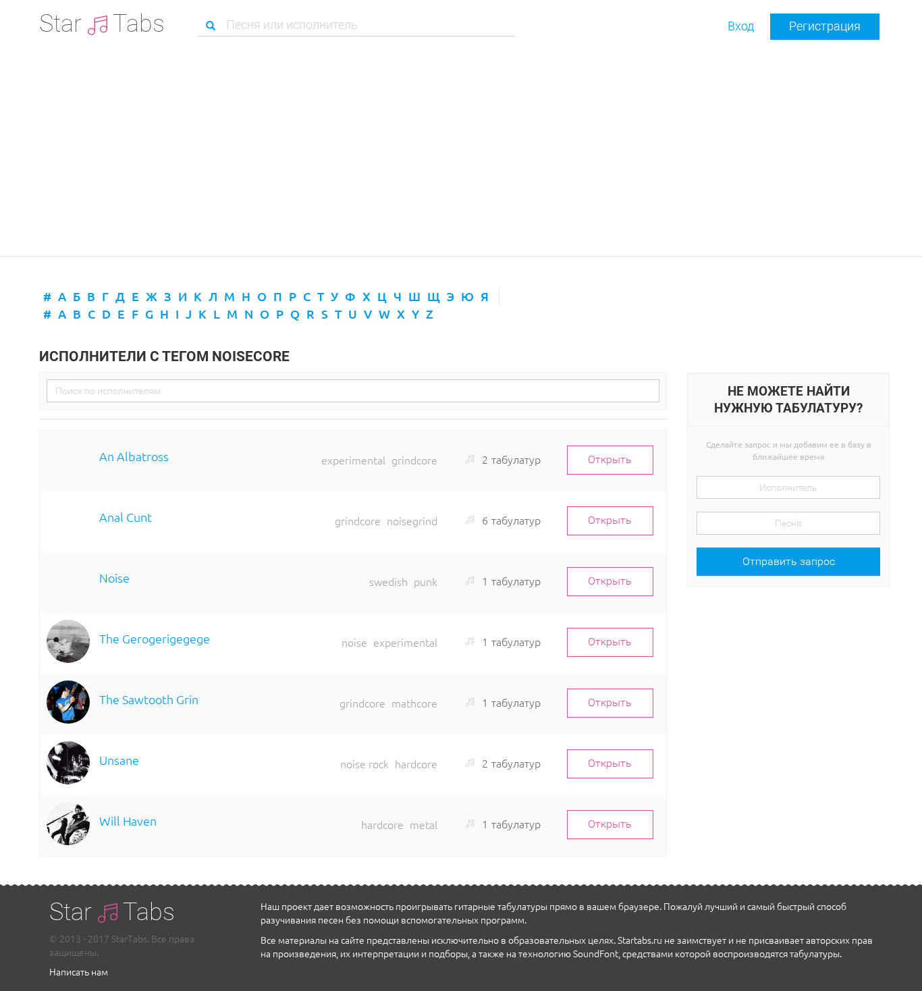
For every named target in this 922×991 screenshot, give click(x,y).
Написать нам (78, 971)
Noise (114, 577)
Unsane (119, 760)
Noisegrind (412, 520)
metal (423, 824)
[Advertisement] (461, 147)
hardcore (416, 763)
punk (425, 581)
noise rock (364, 763)
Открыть (610, 459)
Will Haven (128, 820)
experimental (353, 459)
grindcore (414, 459)
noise (354, 642)
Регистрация (825, 26)
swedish (388, 581)
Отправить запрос (788, 561)
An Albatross (134, 456)
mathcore (414, 702)
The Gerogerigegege (154, 638)
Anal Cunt (125, 517)
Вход (741, 26)
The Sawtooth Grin (148, 699)
